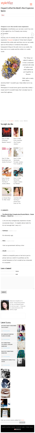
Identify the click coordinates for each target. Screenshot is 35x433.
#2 (1, 230)
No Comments (6, 330)
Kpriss (22, 420)
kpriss (12, 120)
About (23, 427)
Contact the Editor (16, 427)
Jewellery (17, 120)
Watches (26, 120)
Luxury (21, 120)
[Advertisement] (17, 21)
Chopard (10, 40)
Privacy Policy (29, 427)
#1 (1, 214)
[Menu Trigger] (31, 4)
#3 (1, 240)
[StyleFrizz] (7, 5)
